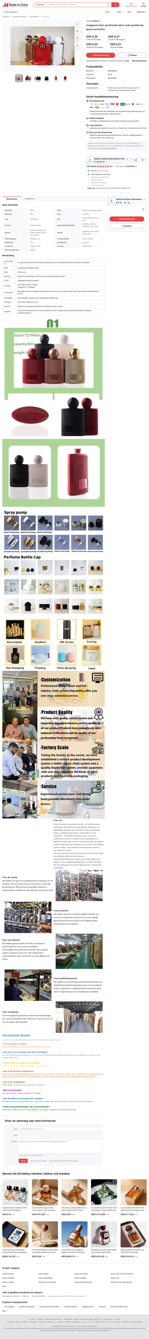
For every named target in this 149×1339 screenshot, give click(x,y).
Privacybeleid (68, 1319)
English (17, 1322)
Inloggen (143, 6)
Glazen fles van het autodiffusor (122, 1274)
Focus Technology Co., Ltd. (71, 1326)
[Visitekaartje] (143, 209)
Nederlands (76, 1322)
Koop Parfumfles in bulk (118, 1307)
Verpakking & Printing (19, 16)
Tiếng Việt (125, 1322)
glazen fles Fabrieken (27, 1307)
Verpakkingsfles (34, 16)
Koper (107, 12)
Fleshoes (102, 1307)
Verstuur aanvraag (100, 55)
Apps (129, 12)
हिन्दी (103, 1322)
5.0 (117, 202)
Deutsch (67, 1322)
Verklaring (40, 1319)
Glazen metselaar (8, 1278)
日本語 (97, 1322)
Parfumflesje (45, 16)
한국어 (91, 1322)
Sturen (23, 1161)
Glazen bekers (43, 1274)
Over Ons (32, 1319)
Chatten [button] (133, 55)
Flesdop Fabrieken (70, 1307)
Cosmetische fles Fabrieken (49, 1307)
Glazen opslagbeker (45, 1278)
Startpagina (6, 16)
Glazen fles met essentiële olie (121, 1282)
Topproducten (107, 1319)
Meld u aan (91, 188)
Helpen (119, 12)
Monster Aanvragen (139, 61)
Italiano (60, 1322)
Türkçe (117, 1322)
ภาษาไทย (110, 1322)
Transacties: (126, 166)
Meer (4, 1311)
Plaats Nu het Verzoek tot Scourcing (63, 1161)
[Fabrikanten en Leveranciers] (15, 4)
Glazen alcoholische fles (83, 1282)
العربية (84, 1322)
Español (25, 1322)
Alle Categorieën (11, 12)
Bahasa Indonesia (136, 1322)
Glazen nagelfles (80, 1278)
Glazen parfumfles (81, 1274)
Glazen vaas (115, 1278)
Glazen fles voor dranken (47, 1282)
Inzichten (117, 1319)
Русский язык (51, 1322)
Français (41, 1322)
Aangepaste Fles (88, 1307)
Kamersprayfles (8, 1274)
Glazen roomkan (8, 1282)
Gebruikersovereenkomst (53, 1319)
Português (33, 1322)
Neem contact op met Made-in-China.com (88, 1319)
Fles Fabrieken (9, 1307)
